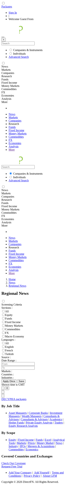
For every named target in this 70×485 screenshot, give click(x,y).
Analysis (13, 146)
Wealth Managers (31, 416)
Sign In (13, 12)
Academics (56, 419)
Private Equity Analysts (39, 422)
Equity (12, 439)
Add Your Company (20, 472)
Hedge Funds (16, 422)
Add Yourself (41, 472)
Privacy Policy (32, 475)
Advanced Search (19, 56)
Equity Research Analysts (23, 425)
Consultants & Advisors (34, 419)
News (12, 114)
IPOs (23, 446)
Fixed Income (16, 130)
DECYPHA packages (13, 399)
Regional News (17, 285)
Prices (31, 443)
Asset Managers (18, 412)
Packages (6, 6)
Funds (12, 127)
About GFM (50, 475)
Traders (58, 422)
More (12, 149)
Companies (15, 120)
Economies (15, 143)
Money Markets (18, 133)
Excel (48, 439)
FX (10, 139)
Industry (13, 446)
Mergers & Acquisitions (41, 446)
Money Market (45, 443)
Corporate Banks (38, 412)
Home (12, 279)
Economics (32, 449)
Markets (13, 117)
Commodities (16, 136)
